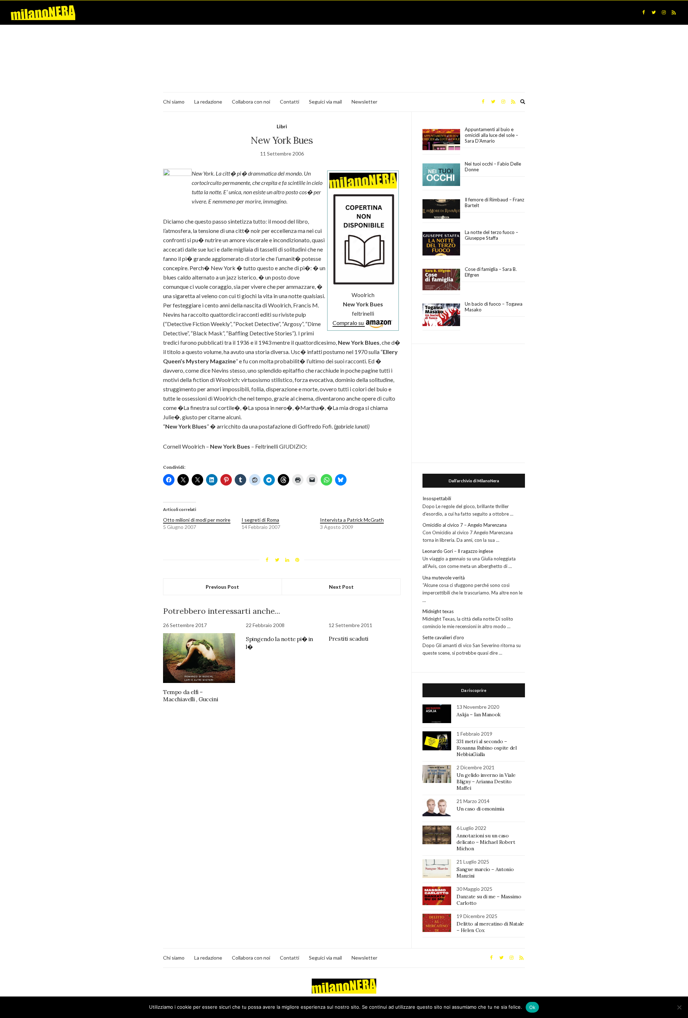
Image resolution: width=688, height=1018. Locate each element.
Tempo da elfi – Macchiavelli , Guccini (190, 695)
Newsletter (364, 102)
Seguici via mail (325, 102)
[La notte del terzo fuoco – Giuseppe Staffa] (441, 243)
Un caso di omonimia (480, 809)
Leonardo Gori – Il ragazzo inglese (457, 551)
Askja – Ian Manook (479, 714)
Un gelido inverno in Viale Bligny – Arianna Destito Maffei (486, 781)
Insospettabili (436, 498)
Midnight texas (438, 611)
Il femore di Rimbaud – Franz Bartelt (494, 202)
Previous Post (222, 587)
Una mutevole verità (443, 577)
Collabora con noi (251, 102)
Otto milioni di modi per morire (196, 520)
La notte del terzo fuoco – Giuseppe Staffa (491, 235)
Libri (282, 126)
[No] (679, 1007)
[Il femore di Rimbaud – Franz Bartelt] (441, 209)
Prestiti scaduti (348, 638)
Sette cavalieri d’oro (443, 637)
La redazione (208, 102)
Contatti (289, 102)
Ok (532, 1007)
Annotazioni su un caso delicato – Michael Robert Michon (486, 842)
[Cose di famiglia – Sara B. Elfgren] (441, 280)
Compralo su (349, 322)
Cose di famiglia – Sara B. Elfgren (491, 272)
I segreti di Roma (260, 520)
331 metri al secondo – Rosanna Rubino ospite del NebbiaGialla (486, 747)
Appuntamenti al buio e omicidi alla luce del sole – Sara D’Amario (491, 135)
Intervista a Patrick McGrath (352, 520)
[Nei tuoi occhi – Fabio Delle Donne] (441, 175)
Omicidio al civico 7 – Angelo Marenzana (464, 525)
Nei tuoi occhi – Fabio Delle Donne (493, 166)
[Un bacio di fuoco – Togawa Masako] (441, 315)
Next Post (341, 587)
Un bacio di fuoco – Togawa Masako (493, 306)
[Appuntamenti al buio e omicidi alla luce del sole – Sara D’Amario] (441, 139)
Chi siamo (174, 102)
